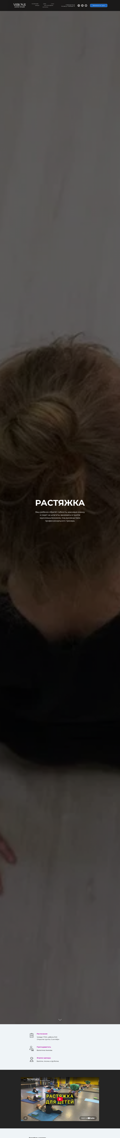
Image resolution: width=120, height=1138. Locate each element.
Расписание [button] (35, 3)
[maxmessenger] (82, 5)
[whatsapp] (86, 5)
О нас (52, 3)
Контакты (45, 7)
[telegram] (79, 5)
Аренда (37, 5)
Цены (44, 3)
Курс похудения (48, 5)
